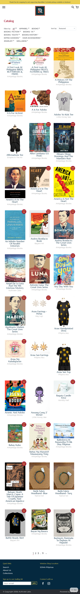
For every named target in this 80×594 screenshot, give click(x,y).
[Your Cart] (77, 7)
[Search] (72, 7)
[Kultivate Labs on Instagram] (48, 585)
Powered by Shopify (68, 592)
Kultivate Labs (25, 592)
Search (6, 567)
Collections (8, 573)
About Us (7, 570)
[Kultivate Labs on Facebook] (42, 585)
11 (43, 553)
